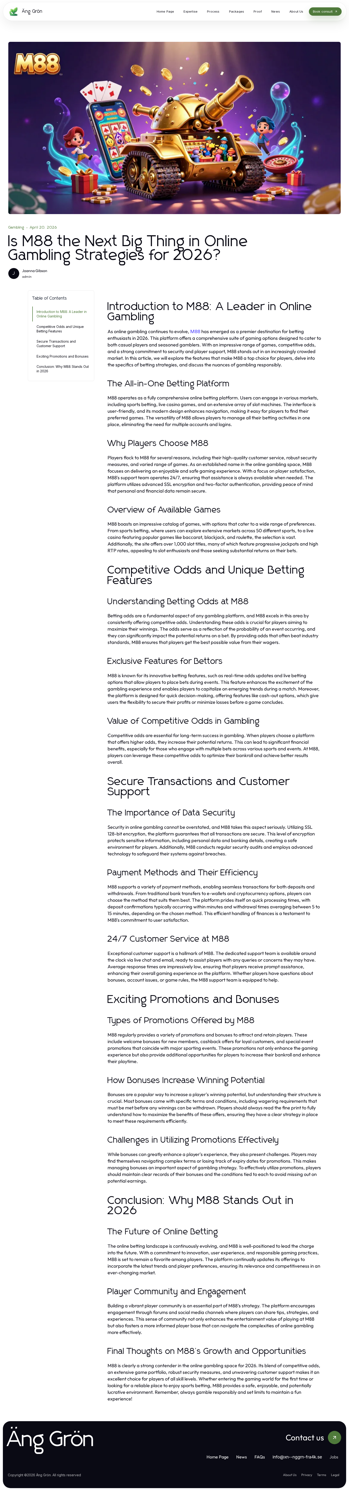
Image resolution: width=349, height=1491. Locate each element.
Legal (335, 1475)
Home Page (218, 1457)
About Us (290, 1475)
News (241, 1457)
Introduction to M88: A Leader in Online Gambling (62, 314)
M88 (195, 331)
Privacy (306, 1475)
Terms (321, 1475)
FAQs (260, 1457)
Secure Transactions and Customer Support (56, 343)
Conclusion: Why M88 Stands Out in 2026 (63, 368)
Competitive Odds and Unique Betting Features (60, 329)
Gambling (16, 227)
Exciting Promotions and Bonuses (63, 356)
